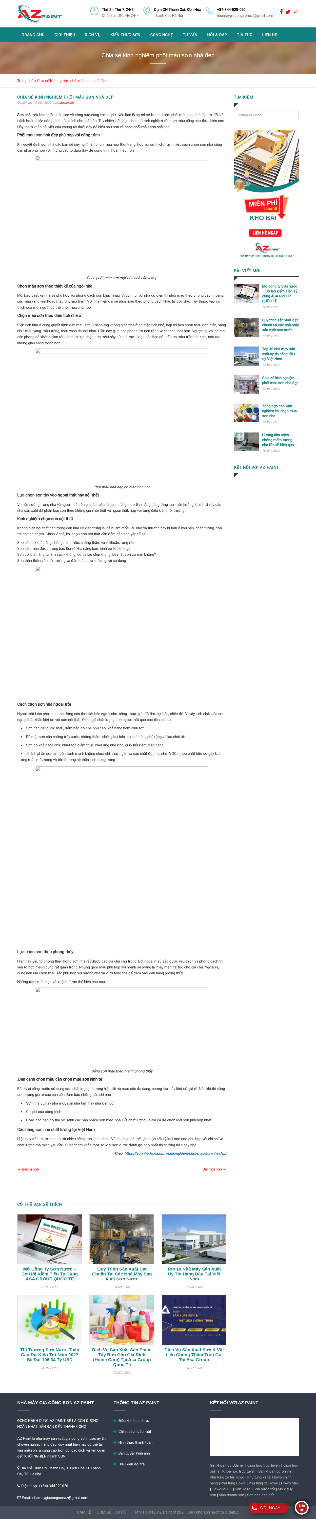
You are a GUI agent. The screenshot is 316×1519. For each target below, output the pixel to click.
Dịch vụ (93, 35)
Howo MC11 (222, 1489)
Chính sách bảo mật (134, 1431)
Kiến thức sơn (125, 35)
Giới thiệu (65, 35)
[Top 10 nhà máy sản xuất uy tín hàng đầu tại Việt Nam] (194, 1239)
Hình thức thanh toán (135, 1442)
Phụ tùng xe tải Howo (227, 1477)
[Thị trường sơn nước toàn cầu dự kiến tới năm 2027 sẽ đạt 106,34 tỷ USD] (49, 1320)
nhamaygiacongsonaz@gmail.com (60, 1498)
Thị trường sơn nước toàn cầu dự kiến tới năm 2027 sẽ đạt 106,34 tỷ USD (49, 1354)
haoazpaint (66, 102)
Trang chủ (33, 35)
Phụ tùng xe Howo (263, 1483)
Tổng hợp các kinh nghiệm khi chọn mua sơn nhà (279, 411)
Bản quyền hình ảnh (134, 1453)
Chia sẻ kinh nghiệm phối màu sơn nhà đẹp (280, 380)
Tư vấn (190, 35)
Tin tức (245, 35)
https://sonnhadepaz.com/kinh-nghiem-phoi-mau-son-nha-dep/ (175, 1153)
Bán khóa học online (274, 1471)
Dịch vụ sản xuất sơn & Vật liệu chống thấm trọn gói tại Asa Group (194, 1354)
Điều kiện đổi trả (131, 1464)
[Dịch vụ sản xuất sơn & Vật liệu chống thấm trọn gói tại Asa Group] (194, 1320)
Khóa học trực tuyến (263, 1465)
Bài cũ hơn (30, 1169)
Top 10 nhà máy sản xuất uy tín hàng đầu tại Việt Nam (194, 1274)
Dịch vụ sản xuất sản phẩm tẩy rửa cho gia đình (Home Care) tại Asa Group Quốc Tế (122, 1357)
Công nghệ (161, 35)
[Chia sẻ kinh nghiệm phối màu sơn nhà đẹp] (246, 393)
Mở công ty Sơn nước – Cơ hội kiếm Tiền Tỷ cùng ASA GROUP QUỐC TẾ (49, 1274)
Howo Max (289, 1483)
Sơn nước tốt (264, 1489)
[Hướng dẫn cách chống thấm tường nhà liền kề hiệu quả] (246, 450)
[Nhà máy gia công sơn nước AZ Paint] (39, 13)
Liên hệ (269, 35)
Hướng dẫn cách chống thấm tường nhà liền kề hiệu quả (278, 440)
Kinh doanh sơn (231, 1495)
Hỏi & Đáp (217, 35)
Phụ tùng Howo (233, 1483)
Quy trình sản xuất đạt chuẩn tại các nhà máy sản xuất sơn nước (122, 1274)
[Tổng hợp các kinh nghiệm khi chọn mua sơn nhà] (246, 421)
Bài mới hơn (213, 1169)
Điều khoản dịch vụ (133, 1420)
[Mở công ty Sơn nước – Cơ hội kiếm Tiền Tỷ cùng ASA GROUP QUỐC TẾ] (49, 1239)
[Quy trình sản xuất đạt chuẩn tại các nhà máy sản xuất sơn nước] (121, 1239)
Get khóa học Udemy (227, 1465)
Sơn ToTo (243, 1489)
